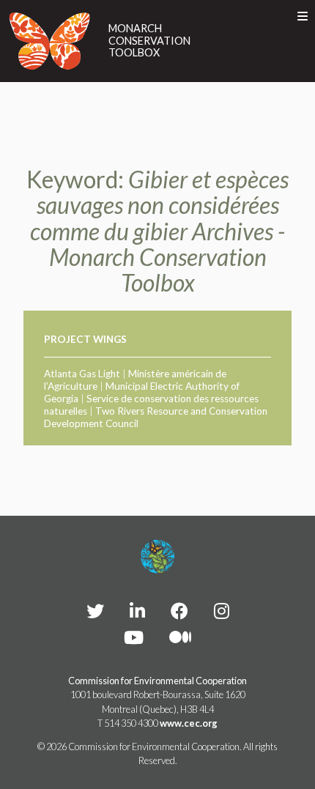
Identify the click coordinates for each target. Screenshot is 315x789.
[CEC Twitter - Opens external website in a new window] (95, 610)
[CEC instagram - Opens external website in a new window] (221, 610)
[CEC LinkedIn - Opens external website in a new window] (137, 610)
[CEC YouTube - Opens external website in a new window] (133, 637)
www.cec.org (189, 723)
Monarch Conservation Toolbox (149, 41)
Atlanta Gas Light (82, 373)
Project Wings (85, 339)
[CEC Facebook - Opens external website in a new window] (179, 610)
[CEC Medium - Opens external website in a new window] (180, 637)
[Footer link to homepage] (157, 556)
